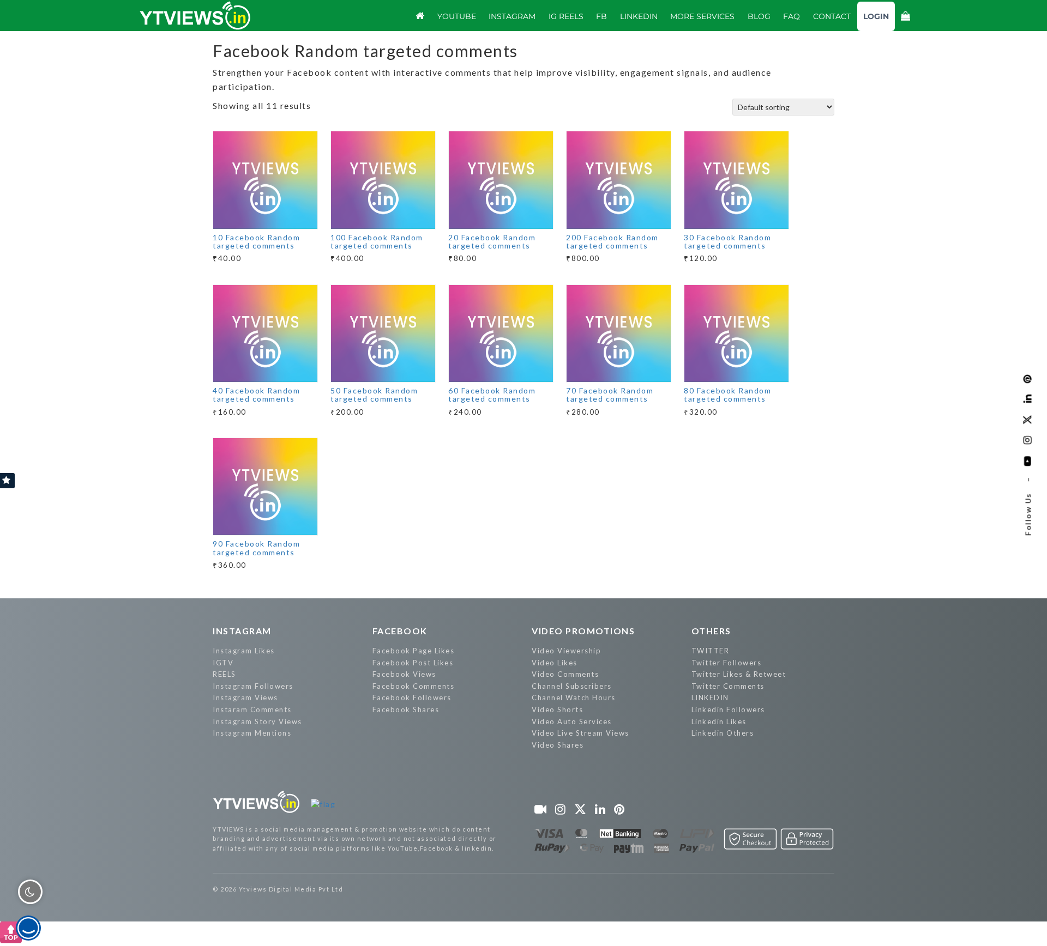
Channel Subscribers (572, 686)
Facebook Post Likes (413, 662)
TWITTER (710, 650)
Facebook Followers (412, 697)
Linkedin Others (722, 733)
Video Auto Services (572, 721)
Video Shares (557, 745)
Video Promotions (583, 631)
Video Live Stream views (580, 733)
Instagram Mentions (252, 733)
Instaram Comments (252, 709)
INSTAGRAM (242, 631)
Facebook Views (404, 674)
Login (876, 16)
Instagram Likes (244, 650)
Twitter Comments (728, 686)
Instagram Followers (253, 686)
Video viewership (566, 650)
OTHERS (711, 631)
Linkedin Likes (719, 721)
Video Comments (565, 674)
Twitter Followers (726, 662)
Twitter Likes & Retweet (738, 674)
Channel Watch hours (574, 697)
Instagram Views (245, 697)
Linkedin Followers (728, 709)
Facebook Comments (413, 686)
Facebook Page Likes (413, 650)
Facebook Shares (406, 709)
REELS (224, 674)
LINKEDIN (710, 697)
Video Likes (554, 662)
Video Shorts (557, 709)
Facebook (400, 631)
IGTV (223, 662)
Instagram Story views (257, 721)
